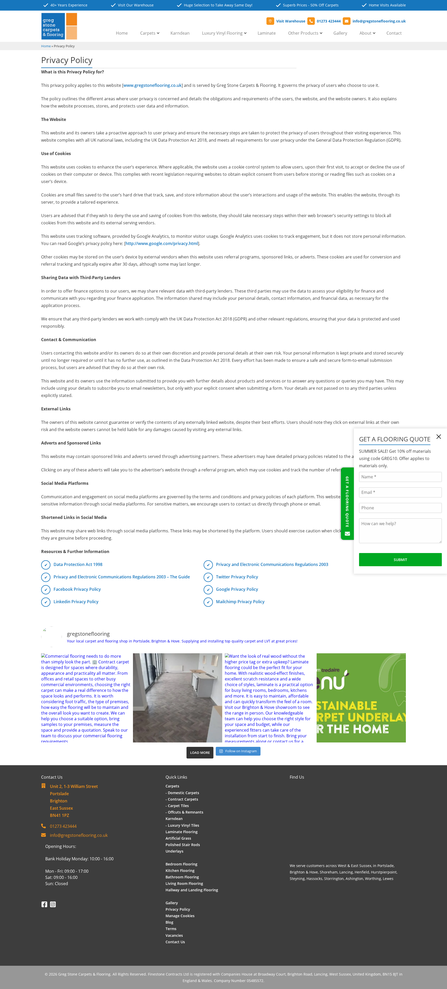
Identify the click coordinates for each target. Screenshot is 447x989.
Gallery (340, 33)
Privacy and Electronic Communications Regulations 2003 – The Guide (122, 577)
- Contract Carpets (182, 799)
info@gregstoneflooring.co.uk (79, 835)
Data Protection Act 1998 (78, 564)
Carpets (147, 33)
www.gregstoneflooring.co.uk (152, 85)
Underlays (174, 851)
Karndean (180, 33)
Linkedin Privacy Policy (76, 601)
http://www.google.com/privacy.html (161, 243)
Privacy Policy (178, 909)
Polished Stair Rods (183, 844)
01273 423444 (63, 826)
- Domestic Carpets (182, 792)
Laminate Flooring (182, 831)
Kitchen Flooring (180, 870)
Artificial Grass (178, 838)
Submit (400, 559)
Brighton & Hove (304, 872)
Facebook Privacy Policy (77, 589)
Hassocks (314, 878)
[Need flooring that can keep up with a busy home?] (177, 697)
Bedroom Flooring (181, 864)
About (365, 33)
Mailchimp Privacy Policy (240, 601)
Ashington (354, 878)
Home (122, 33)
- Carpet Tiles (177, 805)
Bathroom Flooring (182, 877)
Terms (171, 928)
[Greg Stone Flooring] (59, 37)
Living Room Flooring (184, 883)
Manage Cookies (180, 915)
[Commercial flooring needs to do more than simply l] (85, 697)
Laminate (267, 33)
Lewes (388, 878)
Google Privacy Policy (237, 589)
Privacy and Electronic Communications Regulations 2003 (272, 564)
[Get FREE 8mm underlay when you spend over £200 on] (361, 697)
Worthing (373, 878)
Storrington (334, 878)
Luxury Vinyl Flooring (222, 33)
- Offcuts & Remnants (184, 812)
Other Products (303, 33)
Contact (394, 33)
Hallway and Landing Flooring (192, 889)
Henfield (362, 872)
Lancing (346, 872)
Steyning (297, 878)
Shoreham (329, 872)
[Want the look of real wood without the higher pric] (269, 697)
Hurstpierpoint (384, 872)
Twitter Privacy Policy (237, 577)
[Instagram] (53, 904)
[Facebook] (45, 904)
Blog (169, 922)
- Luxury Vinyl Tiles (182, 825)
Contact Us (175, 941)
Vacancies (174, 935)
